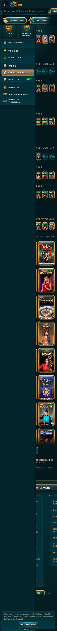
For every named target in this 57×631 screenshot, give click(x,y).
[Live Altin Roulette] (46, 333)
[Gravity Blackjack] (52, 39)
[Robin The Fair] (52, 175)
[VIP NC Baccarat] (45, 194)
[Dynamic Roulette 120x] (45, 88)
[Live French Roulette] (46, 414)
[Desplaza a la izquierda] (46, 30)
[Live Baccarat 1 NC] (46, 440)
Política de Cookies (43, 614)
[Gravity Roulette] (38, 39)
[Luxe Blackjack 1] (52, 121)
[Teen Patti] (52, 226)
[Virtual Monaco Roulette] (46, 387)
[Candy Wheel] (45, 39)
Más (48, 593)
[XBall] (45, 175)
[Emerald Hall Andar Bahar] (45, 226)
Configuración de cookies (14, 619)
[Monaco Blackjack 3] (45, 121)
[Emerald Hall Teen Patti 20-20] (38, 226)
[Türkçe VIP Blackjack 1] (38, 156)
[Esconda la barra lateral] (5, 4)
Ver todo (44, 64)
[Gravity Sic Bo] (38, 194)
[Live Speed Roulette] (46, 360)
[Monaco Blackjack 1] (38, 121)
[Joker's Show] (38, 175)
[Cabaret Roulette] (52, 88)
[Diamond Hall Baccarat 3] (52, 194)
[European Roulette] (46, 307)
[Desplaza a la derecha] (50, 20)
